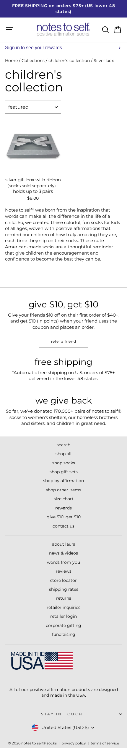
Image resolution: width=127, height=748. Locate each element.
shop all (63, 453)
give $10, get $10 (64, 516)
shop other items (63, 489)
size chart (64, 498)
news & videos (63, 553)
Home (11, 60)
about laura (63, 544)
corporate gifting (63, 625)
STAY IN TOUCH (62, 714)
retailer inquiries (63, 607)
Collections (33, 60)
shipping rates (63, 589)
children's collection (69, 60)
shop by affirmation (63, 480)
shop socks (63, 462)
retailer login (63, 616)
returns (63, 598)
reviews (63, 571)
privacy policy (73, 743)
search (63, 444)
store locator (63, 580)
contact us (63, 526)
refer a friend (63, 341)
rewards (63, 508)
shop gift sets (64, 471)
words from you (63, 562)
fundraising (63, 634)
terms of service (105, 743)
